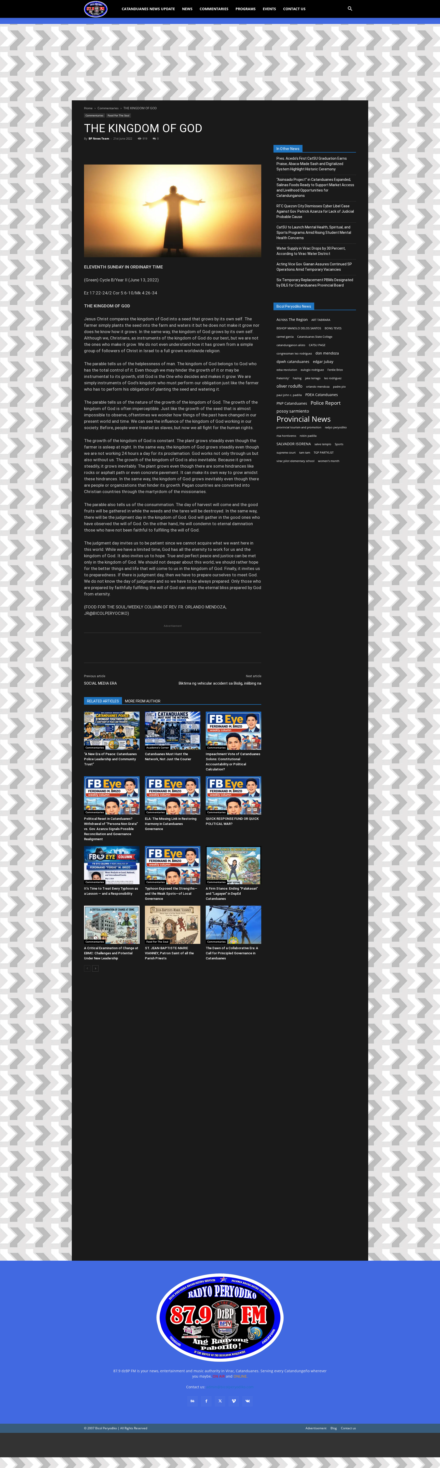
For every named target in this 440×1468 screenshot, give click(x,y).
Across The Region (292, 319)
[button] (350, 9)
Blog (334, 1428)
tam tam (304, 452)
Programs (246, 8)
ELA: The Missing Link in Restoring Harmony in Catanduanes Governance (171, 824)
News (187, 8)
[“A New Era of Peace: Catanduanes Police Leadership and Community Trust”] (112, 731)
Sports (339, 444)
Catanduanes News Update (148, 8)
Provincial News (304, 419)
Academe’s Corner (157, 747)
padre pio (339, 386)
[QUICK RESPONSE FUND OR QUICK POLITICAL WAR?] (233, 795)
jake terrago (313, 378)
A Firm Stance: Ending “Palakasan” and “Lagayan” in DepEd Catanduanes (232, 894)
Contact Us (294, 8)
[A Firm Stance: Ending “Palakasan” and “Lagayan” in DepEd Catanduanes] (233, 865)
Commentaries (214, 8)
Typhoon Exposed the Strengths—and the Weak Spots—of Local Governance (171, 894)
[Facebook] (89, 150)
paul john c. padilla (289, 395)
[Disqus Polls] (173, 1047)
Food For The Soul (118, 115)
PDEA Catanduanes (321, 394)
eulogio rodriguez (312, 370)
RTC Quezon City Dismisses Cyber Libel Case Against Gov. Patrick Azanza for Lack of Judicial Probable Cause (315, 211)
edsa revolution (287, 370)
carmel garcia (285, 336)
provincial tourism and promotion (299, 427)
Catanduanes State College (314, 336)
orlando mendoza (317, 386)
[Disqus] (172, 1180)
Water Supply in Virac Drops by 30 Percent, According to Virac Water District (311, 251)
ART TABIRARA (320, 320)
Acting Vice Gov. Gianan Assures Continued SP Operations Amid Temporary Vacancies (314, 266)
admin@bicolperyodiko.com (230, 1386)
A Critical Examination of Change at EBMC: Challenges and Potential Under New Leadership (111, 953)
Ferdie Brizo (335, 370)
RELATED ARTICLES (103, 701)
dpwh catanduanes (293, 361)
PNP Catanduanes (292, 403)
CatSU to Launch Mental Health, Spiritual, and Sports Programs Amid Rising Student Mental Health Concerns (314, 232)
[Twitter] (101, 150)
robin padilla (308, 436)
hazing (297, 378)
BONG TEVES (333, 328)
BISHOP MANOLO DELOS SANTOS (299, 328)
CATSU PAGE (317, 345)
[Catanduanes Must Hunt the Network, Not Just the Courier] (172, 731)
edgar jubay (323, 361)
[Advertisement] (220, 62)
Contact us (348, 1428)
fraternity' (283, 378)
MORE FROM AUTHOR (142, 701)
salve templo (322, 444)
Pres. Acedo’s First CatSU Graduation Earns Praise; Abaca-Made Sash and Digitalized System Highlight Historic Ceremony (312, 163)
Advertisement (316, 1428)
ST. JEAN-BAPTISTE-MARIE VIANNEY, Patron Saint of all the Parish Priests (169, 953)
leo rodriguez (332, 378)
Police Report (326, 403)
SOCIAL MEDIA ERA (100, 683)
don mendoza (327, 353)
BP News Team (99, 138)
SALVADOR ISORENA (294, 443)
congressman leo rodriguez (294, 353)
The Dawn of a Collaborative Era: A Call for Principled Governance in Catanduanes (232, 953)
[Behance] (192, 1401)
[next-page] (95, 968)
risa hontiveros (286, 436)
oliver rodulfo (289, 386)
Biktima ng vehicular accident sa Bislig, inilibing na (220, 683)
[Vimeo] (234, 1401)
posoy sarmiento (293, 411)
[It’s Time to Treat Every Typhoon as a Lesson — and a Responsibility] (112, 865)
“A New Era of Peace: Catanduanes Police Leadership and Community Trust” (110, 759)
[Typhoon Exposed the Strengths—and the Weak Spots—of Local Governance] (172, 865)
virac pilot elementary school (295, 461)
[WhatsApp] (124, 150)
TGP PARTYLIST (324, 452)
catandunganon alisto (291, 345)
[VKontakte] (247, 1401)
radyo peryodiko (336, 427)
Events (269, 8)
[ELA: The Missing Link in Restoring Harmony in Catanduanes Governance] (172, 795)
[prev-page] (87, 968)
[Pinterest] (112, 150)
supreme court (286, 452)
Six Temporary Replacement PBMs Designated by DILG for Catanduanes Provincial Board (315, 282)
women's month (328, 461)
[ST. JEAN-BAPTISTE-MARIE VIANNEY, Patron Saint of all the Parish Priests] (172, 925)
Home (88, 108)
